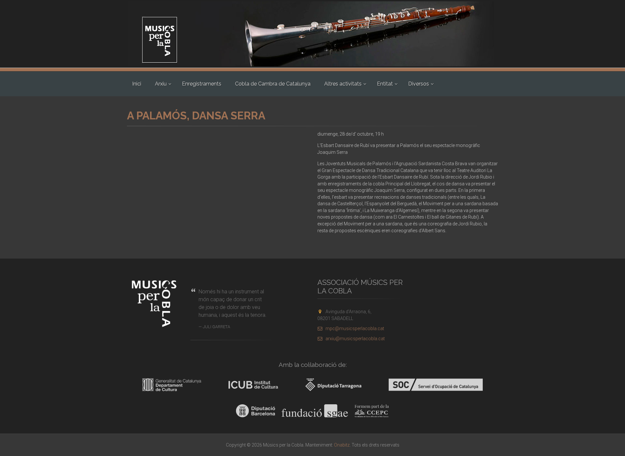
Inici (136, 84)
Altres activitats (343, 84)
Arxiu (161, 84)
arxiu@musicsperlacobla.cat (355, 338)
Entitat (385, 84)
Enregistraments (201, 84)
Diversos (418, 84)
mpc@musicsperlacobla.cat (355, 328)
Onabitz (342, 445)
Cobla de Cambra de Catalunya (273, 84)
